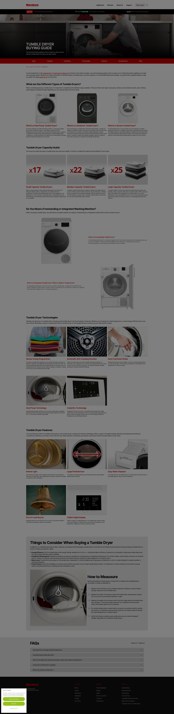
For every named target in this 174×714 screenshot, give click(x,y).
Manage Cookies (14, 708)
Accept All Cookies (14, 699)
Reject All (13, 703)
